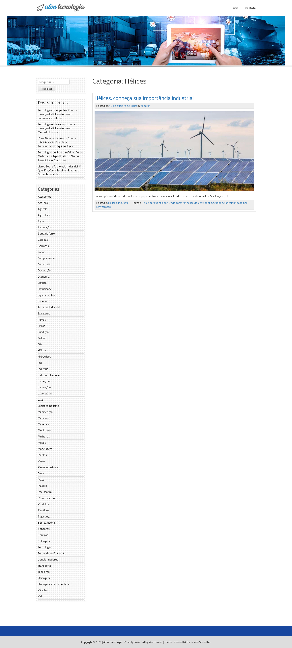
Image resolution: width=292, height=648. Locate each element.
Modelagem (45, 449)
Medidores (44, 430)
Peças (41, 461)
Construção (44, 264)
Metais (42, 442)
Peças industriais (48, 467)
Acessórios (44, 196)
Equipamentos (46, 295)
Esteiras (42, 301)
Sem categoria (46, 522)
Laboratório (45, 393)
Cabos (41, 252)
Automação (44, 227)
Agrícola (42, 209)
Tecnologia (44, 547)
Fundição (43, 332)
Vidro (41, 596)
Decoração (44, 270)
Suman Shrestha (200, 642)
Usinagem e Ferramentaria (54, 584)
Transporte (44, 565)
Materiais (43, 424)
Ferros (42, 319)
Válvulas (43, 590)
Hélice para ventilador (154, 203)
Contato (250, 8)
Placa (41, 479)
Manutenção (45, 412)
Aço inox (43, 203)
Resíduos (43, 510)
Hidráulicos (44, 356)
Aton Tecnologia (112, 642)
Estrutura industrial (49, 307)
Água (41, 221)
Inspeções (44, 381)
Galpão (42, 338)
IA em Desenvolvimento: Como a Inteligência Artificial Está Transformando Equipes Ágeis (57, 142)
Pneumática (45, 492)
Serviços (43, 535)
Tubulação (44, 572)
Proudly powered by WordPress (143, 642)
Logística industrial (49, 406)
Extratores (44, 313)
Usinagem (44, 578)
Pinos (41, 473)
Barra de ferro (46, 233)
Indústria (43, 369)
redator (145, 106)
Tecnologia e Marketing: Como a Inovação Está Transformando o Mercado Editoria (56, 128)
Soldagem (44, 541)
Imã (40, 363)
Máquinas (43, 418)
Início (235, 8)
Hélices (42, 350)
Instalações (44, 387)
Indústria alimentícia (49, 375)
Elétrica (42, 283)
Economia (43, 276)
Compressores (47, 258)
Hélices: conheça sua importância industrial (144, 98)
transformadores (48, 559)
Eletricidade (45, 289)
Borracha (43, 246)
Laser (41, 399)
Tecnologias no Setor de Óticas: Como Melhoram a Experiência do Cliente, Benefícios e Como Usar (60, 156)
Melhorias (44, 436)
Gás (40, 344)
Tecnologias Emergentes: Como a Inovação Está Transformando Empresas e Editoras (57, 114)
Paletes (42, 455)
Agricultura (44, 215)
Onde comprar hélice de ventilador (189, 203)
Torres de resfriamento (52, 553)
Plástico (42, 486)
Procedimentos (47, 498)
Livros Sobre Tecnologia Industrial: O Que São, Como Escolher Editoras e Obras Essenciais (59, 170)
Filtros (41, 326)
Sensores (44, 529)
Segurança (44, 516)
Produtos (43, 504)
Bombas (43, 239)
